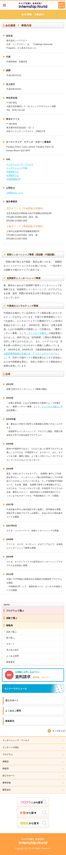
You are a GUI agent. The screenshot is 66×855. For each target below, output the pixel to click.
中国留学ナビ (12, 172)
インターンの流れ (10, 747)
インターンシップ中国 (16, 168)
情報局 (9, 625)
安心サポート (12, 700)
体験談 (5, 761)
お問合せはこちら (14, 193)
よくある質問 (12, 656)
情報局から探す (33, 823)
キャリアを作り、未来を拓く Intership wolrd (33, 5)
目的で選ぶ (11, 632)
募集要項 (10, 662)
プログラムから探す (33, 802)
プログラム (7, 754)
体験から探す (33, 812)
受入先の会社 (12, 650)
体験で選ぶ (11, 618)
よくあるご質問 (13, 710)
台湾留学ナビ (12, 175)
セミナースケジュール (15, 688)
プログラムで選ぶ (15, 610)
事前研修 (6, 782)
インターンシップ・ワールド (19, 164)
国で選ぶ (10, 638)
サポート (10, 644)
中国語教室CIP (13, 179)
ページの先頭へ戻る (56, 730)
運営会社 (6, 790)
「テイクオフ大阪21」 (37, 333)
